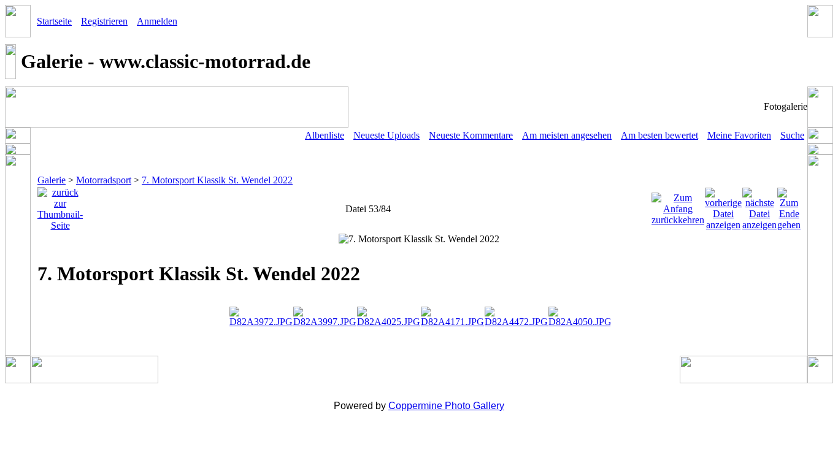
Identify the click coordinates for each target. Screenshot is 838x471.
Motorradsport (103, 180)
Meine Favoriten (739, 135)
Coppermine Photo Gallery (446, 405)
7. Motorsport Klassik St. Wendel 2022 (217, 180)
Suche (792, 135)
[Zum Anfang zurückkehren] (678, 206)
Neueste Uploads (386, 135)
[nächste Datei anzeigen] (759, 206)
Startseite (54, 21)
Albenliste (324, 135)
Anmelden (157, 21)
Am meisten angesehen (567, 135)
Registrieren (104, 21)
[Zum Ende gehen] (789, 206)
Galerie (51, 180)
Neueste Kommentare (471, 135)
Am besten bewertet (659, 135)
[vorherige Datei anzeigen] (723, 206)
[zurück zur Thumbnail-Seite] (60, 206)
